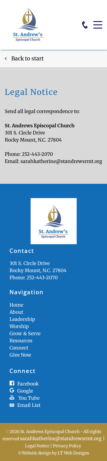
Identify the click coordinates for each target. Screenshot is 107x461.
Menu (97, 21)
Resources (21, 341)
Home (16, 305)
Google (25, 391)
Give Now (20, 355)
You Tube (29, 398)
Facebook (28, 384)
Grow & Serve (25, 333)
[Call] (85, 25)
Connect (19, 348)
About (16, 312)
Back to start (27, 58)
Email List (28, 405)
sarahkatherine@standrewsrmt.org (61, 161)
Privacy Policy (67, 446)
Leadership (22, 319)
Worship (19, 326)
